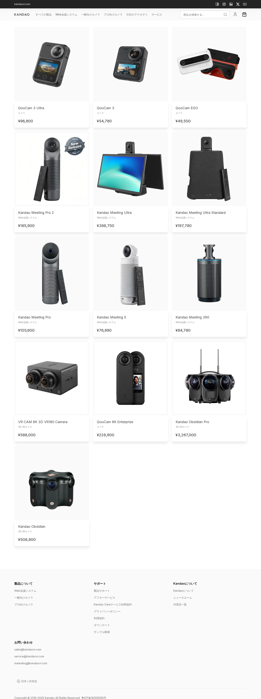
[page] (21, 14)
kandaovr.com (22, 4)
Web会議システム (25, 590)
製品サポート (102, 590)
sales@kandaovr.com (27, 649)
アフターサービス (104, 597)
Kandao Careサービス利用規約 (113, 604)
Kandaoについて (183, 590)
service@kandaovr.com (29, 656)
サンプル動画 (102, 632)
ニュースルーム (182, 597)
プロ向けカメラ (23, 604)
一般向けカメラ (23, 597)
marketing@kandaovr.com (30, 663)
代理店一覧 (180, 604)
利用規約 (99, 618)
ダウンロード (102, 625)
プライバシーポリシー (107, 611)
